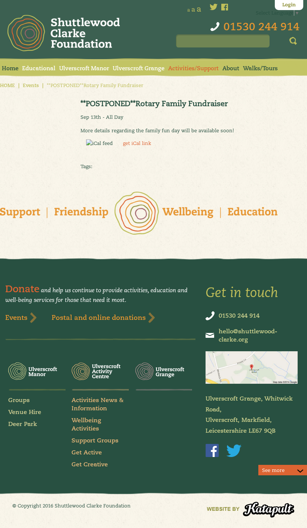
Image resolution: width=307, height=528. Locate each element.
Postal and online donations (99, 317)
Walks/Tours (260, 68)
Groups (19, 400)
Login (289, 4)
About (230, 68)
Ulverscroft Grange (138, 68)
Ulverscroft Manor (84, 68)
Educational (38, 68)
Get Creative (90, 464)
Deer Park (22, 423)
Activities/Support (193, 68)
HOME (7, 85)
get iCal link (137, 143)
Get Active (87, 452)
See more (273, 470)
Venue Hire (24, 412)
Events (31, 85)
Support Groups (95, 440)
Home (10, 68)
